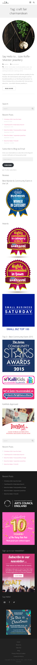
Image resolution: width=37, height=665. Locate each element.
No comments (15, 64)
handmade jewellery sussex (22, 67)
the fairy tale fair (27, 69)
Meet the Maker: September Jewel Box (15, 135)
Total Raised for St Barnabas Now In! (14, 125)
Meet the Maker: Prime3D (11, 141)
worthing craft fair (18, 70)
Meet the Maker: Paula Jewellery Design (15, 130)
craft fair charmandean (9, 67)
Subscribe (8, 165)
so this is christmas (18, 69)
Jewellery (6, 64)
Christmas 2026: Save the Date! (12, 119)
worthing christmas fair (8, 70)
